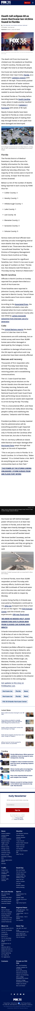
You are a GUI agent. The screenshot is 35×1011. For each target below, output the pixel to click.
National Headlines (6, 839)
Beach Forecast (20, 845)
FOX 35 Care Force (21, 872)
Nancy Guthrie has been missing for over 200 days (12, 713)
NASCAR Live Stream (21, 973)
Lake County (4, 845)
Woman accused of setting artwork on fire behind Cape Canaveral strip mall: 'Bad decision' (21, 783)
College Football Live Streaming (21, 968)
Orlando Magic (20, 897)
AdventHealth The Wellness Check (21, 876)
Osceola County (5, 850)
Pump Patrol (4, 870)
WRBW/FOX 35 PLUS (6, 951)
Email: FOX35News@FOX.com (22, 931)
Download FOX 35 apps (6, 944)
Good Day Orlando (6, 914)
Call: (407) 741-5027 (21, 928)
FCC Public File (5, 955)
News (26, 691)
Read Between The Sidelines (21, 894)
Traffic (3, 868)
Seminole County (5, 852)
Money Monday (20, 887)
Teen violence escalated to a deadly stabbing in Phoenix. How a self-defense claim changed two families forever (11, 721)
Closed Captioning (6, 953)
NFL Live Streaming (21, 965)
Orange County (5, 848)
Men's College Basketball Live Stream (22, 977)
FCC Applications (5, 957)
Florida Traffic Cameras (5, 879)
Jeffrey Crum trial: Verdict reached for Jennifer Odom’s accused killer (11, 742)
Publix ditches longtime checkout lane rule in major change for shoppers (13, 735)
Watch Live (27, 2)
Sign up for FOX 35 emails (6, 940)
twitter (14, 994)
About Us (4, 926)
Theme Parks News (6, 897)
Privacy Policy (19, 818)
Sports (18, 892)
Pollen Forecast (20, 847)
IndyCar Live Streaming (22, 975)
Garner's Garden (20, 881)
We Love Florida (20, 870)
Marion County (5, 847)
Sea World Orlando (6, 901)
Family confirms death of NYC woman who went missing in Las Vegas (12, 728)
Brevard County (5, 841)
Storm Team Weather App (22, 851)
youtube (20, 994)
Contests (4, 961)
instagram (17, 994)
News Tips (20, 926)
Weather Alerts (20, 835)
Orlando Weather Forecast (20, 838)
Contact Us (4, 932)
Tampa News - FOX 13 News (22, 914)
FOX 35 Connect (20, 937)
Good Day (19, 868)
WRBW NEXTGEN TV (6, 949)
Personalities (4, 934)
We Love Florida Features (5, 894)
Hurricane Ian (11, 27)
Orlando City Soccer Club (21, 900)
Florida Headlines (5, 833)
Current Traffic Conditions (5, 872)
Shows (3, 908)
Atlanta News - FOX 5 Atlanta (22, 917)
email (23, 994)
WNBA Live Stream (21, 983)
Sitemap (3, 863)
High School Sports (21, 903)
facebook (11, 994)
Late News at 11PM (6, 918)
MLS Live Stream (20, 985)
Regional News (21, 908)
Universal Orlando (6, 903)
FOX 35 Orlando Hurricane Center (15, 702)
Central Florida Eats (6, 921)
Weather (19, 831)
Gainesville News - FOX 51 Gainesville (22, 910)
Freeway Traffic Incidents (5, 876)
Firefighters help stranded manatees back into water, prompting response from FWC (21, 763)
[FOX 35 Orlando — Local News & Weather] (6, 3)
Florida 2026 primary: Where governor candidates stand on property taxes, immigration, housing (22, 756)
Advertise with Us (5, 947)
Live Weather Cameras (22, 833)
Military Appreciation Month (6, 860)
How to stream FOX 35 (7, 928)
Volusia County (5, 854)
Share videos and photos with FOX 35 (21, 934)
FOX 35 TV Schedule (6, 912)
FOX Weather (4, 27)
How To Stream (5, 910)
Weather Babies (20, 874)
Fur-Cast (18, 883)
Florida (18, 691)
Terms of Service (18, 819)
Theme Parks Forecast (22, 843)
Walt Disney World (6, 899)
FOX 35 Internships (6, 938)
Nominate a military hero (6, 857)
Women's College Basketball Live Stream (22, 980)
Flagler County (5, 843)
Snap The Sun (19, 854)
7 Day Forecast (20, 841)
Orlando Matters (5, 916)
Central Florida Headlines (5, 836)
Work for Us (4, 936)
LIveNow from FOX (6, 920)
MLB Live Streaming (21, 971)
